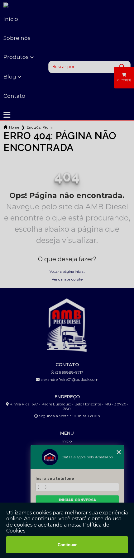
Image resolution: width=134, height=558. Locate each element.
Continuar (67, 544)
